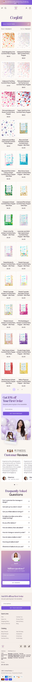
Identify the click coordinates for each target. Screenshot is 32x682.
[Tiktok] (29, 646)
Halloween (4, 636)
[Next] (22, 389)
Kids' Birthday (19, 631)
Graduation (19, 634)
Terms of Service (5, 623)
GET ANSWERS (16, 582)
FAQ (2, 617)
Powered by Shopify (17, 673)
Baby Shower (4, 631)
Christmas (19, 636)
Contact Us (19, 617)
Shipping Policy (5, 621)
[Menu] (2, 8)
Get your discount (16, 608)
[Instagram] (25, 646)
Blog (17, 623)
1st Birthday (19, 638)
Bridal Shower (4, 634)
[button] (26, 29)
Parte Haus (8, 673)
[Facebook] (21, 646)
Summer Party (5, 638)
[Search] (5, 8)
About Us (3, 619)
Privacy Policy (19, 619)
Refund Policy (19, 621)
